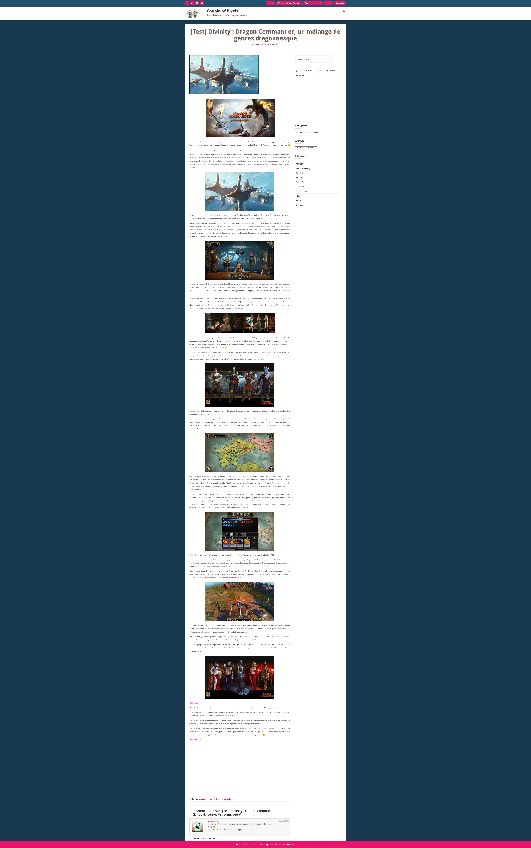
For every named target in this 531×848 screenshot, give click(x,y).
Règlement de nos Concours (289, 3)
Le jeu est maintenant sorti (199, 150)
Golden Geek (301, 191)
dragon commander (223, 799)
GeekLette (213, 821)
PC (206, 799)
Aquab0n (300, 173)
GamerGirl (300, 182)
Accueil (270, 3)
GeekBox (300, 187)
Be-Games (300, 177)
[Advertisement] (318, 101)
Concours (340, 3)
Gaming (202, 799)
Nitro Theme (252, 844)
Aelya (277, 44)
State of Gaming (303, 168)
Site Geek (300, 205)
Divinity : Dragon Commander (200, 708)
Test (210, 799)
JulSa (298, 196)
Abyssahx (300, 164)
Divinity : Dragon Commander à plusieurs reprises (229, 142)
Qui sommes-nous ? (313, 3)
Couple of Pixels (222, 11)
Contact (328, 3)
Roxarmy (300, 200)
